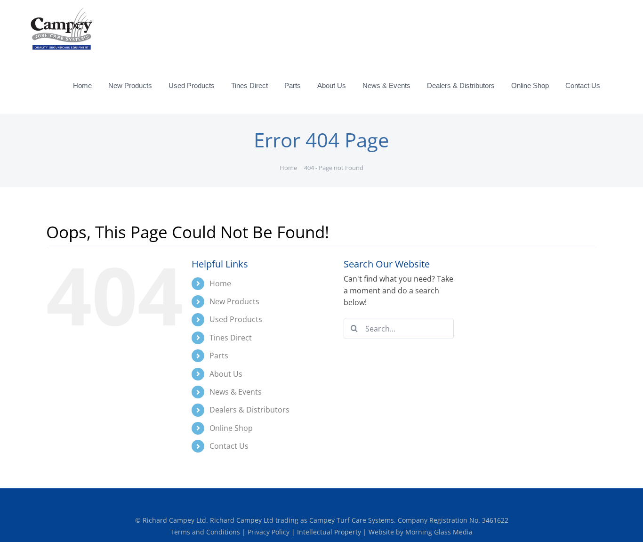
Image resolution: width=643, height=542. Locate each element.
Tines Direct (230, 337)
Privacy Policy (269, 531)
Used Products (235, 319)
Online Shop (231, 428)
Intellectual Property (330, 531)
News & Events (235, 392)
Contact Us (229, 446)
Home (220, 283)
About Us (225, 374)
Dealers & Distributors (249, 409)
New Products (234, 301)
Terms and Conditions (206, 531)
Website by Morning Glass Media (421, 531)
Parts (218, 355)
